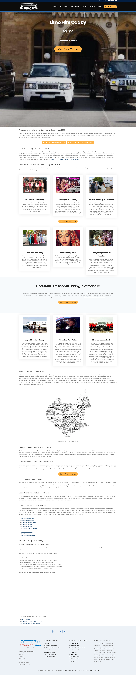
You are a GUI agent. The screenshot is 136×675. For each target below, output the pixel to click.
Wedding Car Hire (74, 659)
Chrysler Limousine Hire (50, 650)
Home (55, 7)
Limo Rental (47, 643)
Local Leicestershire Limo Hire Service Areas (32, 617)
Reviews (92, 7)
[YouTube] (64, 631)
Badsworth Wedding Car (50, 645)
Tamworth (104, 654)
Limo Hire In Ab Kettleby (28, 519)
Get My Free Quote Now (68, 221)
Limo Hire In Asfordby (27, 534)
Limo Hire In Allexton (27, 524)
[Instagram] (61, 631)
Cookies (97, 670)
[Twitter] (57, 631)
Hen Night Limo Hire (74, 650)
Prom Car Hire (73, 654)
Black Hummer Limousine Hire (52, 648)
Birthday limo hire (74, 645)
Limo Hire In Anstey (26, 526)
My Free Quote (110, 7)
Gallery (66, 7)
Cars (60, 7)
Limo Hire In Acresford (27, 520)
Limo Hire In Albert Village (28, 522)
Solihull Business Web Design (70, 670)
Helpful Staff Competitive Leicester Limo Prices (65, 159)
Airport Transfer (73, 643)
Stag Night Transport (75, 661)
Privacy (92, 670)
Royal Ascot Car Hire (74, 656)
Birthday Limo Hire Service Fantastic (94, 297)
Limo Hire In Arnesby (27, 532)
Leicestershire (25, 619)
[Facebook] (53, 631)
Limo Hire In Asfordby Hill (28, 535)
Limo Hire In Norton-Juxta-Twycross (31, 621)
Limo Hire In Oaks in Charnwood (30, 623)
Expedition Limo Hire (49, 652)
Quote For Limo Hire (49, 656)
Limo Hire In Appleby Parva (29, 530)
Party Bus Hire (73, 652)
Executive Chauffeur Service (77, 648)
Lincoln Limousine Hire (50, 654)
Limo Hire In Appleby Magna (29, 528)
